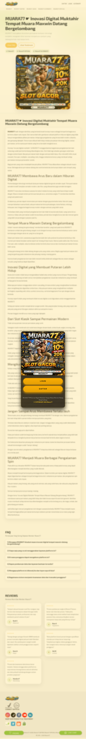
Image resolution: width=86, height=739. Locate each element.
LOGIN (43, 381)
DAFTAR (43, 389)
